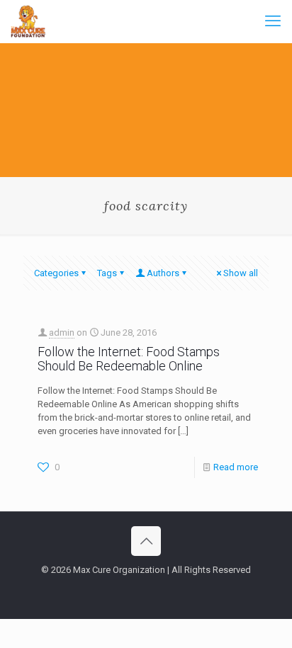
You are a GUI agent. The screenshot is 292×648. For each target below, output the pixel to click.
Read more (235, 467)
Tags (107, 273)
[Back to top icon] (146, 541)
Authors (163, 273)
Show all (240, 273)
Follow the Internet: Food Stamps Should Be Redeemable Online (129, 358)
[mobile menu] (273, 21)
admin (61, 332)
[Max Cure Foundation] (28, 21)
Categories (56, 273)
